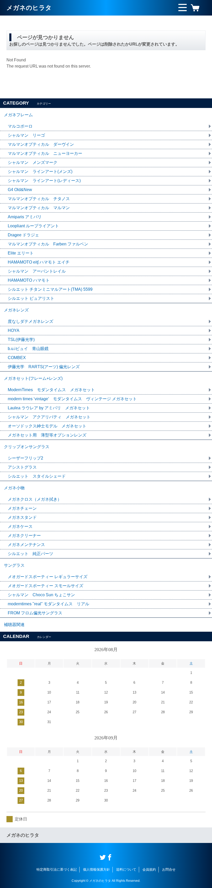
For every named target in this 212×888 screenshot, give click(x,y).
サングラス (14, 565)
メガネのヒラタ (29, 7)
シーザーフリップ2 (25, 458)
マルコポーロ (20, 126)
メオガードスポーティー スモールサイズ (45, 586)
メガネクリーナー (24, 535)
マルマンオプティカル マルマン (39, 208)
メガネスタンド (22, 517)
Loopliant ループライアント (33, 226)
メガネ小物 (14, 488)
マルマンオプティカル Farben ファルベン (48, 244)
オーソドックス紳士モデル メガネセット (47, 426)
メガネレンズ (16, 310)
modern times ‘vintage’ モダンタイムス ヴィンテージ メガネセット (72, 399)
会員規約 (149, 869)
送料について (126, 869)
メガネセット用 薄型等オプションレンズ (47, 435)
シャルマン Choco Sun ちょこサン (41, 595)
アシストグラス (22, 467)
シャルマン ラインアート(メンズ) (40, 171)
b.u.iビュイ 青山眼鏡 (28, 348)
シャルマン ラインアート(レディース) (44, 180)
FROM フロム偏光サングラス (35, 613)
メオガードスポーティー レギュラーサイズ (47, 576)
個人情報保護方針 (96, 869)
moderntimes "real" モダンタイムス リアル (48, 604)
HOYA (13, 330)
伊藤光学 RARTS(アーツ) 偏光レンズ (44, 367)
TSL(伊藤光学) (21, 339)
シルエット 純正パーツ (30, 553)
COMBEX (17, 357)
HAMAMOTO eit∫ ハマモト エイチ (39, 262)
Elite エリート (21, 253)
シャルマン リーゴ (26, 135)
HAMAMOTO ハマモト (31, 280)
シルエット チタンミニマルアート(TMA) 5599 (50, 289)
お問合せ (169, 869)
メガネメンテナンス (26, 544)
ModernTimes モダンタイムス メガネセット (51, 390)
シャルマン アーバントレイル (37, 271)
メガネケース (20, 526)
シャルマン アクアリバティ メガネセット (49, 417)
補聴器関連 (14, 624)
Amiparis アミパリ (25, 217)
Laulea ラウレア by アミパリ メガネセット (49, 408)
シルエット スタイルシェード (37, 476)
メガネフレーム (18, 115)
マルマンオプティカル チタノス (39, 198)
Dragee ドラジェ (23, 235)
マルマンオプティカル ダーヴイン (41, 144)
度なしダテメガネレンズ (30, 321)
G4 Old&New (20, 189)
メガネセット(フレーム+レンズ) (33, 378)
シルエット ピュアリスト (31, 298)
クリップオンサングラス (26, 447)
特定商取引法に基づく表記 (56, 869)
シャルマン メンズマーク (32, 162)
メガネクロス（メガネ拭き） (35, 499)
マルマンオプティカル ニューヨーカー (45, 153)
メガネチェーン (22, 508)
